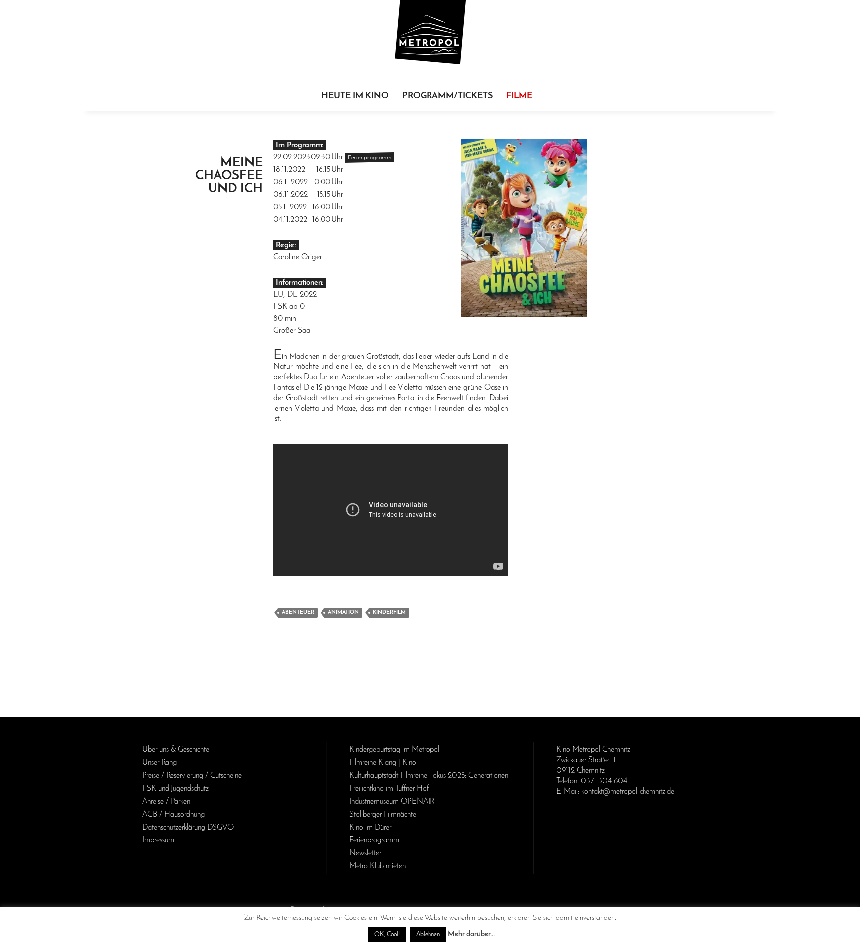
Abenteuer (298, 612)
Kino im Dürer (370, 827)
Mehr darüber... (471, 934)
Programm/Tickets (447, 96)
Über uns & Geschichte (175, 750)
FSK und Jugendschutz (175, 789)
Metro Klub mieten (377, 866)
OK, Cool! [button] (387, 934)
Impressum (158, 840)
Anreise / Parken (166, 802)
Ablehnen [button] (428, 934)
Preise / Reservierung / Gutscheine (192, 776)
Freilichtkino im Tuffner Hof (389, 789)
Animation (343, 612)
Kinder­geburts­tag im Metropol (394, 750)
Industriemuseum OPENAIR (391, 802)
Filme (519, 96)
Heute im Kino (355, 96)
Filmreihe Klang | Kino (382, 763)
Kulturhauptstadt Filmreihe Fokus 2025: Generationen (428, 776)
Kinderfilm (389, 612)
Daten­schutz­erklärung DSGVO (188, 827)
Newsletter (365, 853)
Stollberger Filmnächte (382, 815)
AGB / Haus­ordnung (173, 815)
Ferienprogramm (374, 840)
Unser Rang (159, 763)
